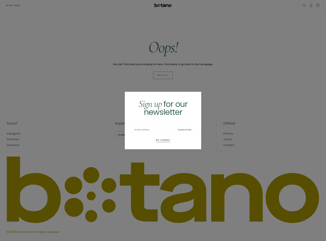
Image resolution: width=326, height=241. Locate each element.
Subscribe (185, 129)
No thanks (163, 140)
